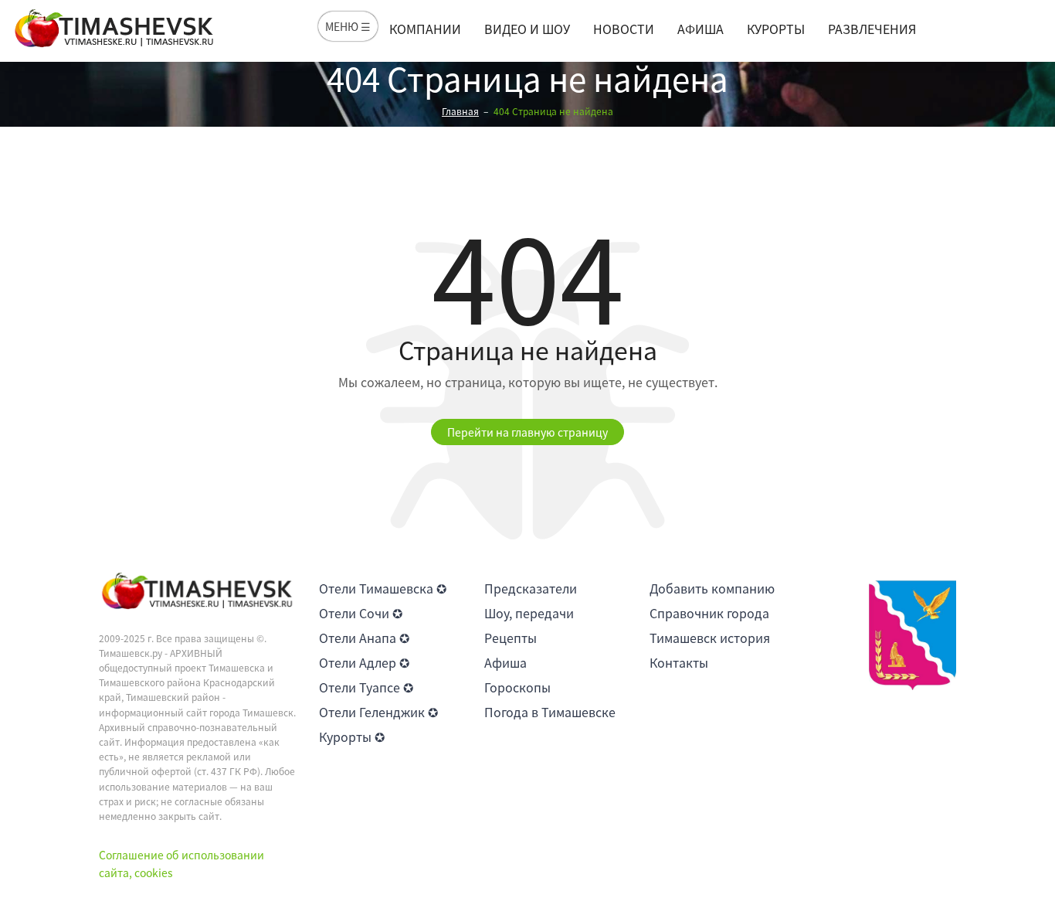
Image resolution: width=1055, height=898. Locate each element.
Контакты (679, 662)
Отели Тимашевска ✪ (382, 588)
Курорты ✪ (352, 736)
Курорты (776, 28)
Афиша (700, 28)
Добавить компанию (712, 588)
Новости (623, 28)
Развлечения (872, 28)
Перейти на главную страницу (527, 432)
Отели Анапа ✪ (364, 637)
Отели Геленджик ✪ (378, 711)
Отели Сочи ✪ (360, 613)
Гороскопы (517, 687)
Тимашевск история (710, 637)
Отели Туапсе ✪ (366, 687)
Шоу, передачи (529, 613)
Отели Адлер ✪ (364, 662)
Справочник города (709, 613)
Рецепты (510, 637)
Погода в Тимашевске (550, 711)
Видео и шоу (527, 28)
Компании (425, 28)
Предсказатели (530, 588)
